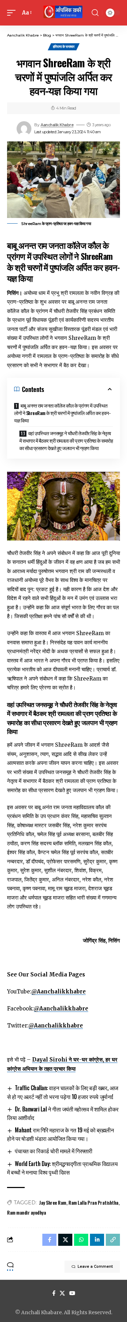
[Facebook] (53, 1293)
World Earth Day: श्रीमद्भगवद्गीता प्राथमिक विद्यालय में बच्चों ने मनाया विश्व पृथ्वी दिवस (62, 1167)
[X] (62, 1293)
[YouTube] (72, 1293)
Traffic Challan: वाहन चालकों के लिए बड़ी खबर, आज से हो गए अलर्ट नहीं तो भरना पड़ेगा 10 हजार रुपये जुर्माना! (62, 1091)
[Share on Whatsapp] (81, 1240)
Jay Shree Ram (52, 1202)
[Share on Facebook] (49, 1240)
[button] (13, 12)
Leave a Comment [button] (95, 1266)
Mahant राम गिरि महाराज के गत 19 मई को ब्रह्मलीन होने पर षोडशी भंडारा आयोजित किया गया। (60, 1134)
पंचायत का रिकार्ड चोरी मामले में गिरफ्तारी (53, 1151)
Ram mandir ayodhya (26, 1212)
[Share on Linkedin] (97, 1240)
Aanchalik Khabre (57, 124)
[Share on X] (65, 1240)
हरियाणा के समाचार (63, 46)
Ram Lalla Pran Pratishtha (93, 1202)
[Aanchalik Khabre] (63, 13)
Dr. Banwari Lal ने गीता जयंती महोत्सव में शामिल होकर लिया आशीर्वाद (63, 1113)
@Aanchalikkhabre (58, 991)
